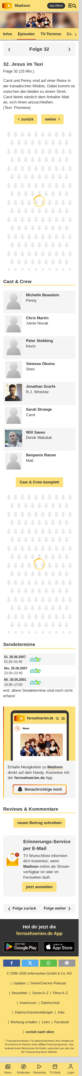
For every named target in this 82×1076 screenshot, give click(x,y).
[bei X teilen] (30, 963)
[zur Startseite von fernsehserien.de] (7, 5)
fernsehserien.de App (39, 933)
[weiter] (74, 34)
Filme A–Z (60, 993)
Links (46, 1022)
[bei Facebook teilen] (11, 963)
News (7, 1072)
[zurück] (9, 49)
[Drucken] (67, 963)
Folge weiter (55, 908)
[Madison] (39, 733)
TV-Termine (51, 34)
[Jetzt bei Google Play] (21, 946)
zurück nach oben (40, 1032)
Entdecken (23, 1072)
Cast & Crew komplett (39, 482)
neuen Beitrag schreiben (39, 823)
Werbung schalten (23, 1022)
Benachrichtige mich (43, 789)
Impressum (28, 1003)
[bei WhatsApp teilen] (48, 963)
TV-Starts (55, 1072)
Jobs (61, 1012)
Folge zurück (24, 908)
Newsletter (20, 993)
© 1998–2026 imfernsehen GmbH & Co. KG (39, 973)
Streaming (39, 1072)
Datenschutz (50, 1003)
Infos (7, 34)
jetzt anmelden (39, 887)
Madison (22, 5)
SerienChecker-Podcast (48, 983)
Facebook (61, 1022)
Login (70, 1072)
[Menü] (72, 5)
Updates (19, 983)
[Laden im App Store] (59, 946)
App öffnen (56, 5)
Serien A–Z (40, 993)
